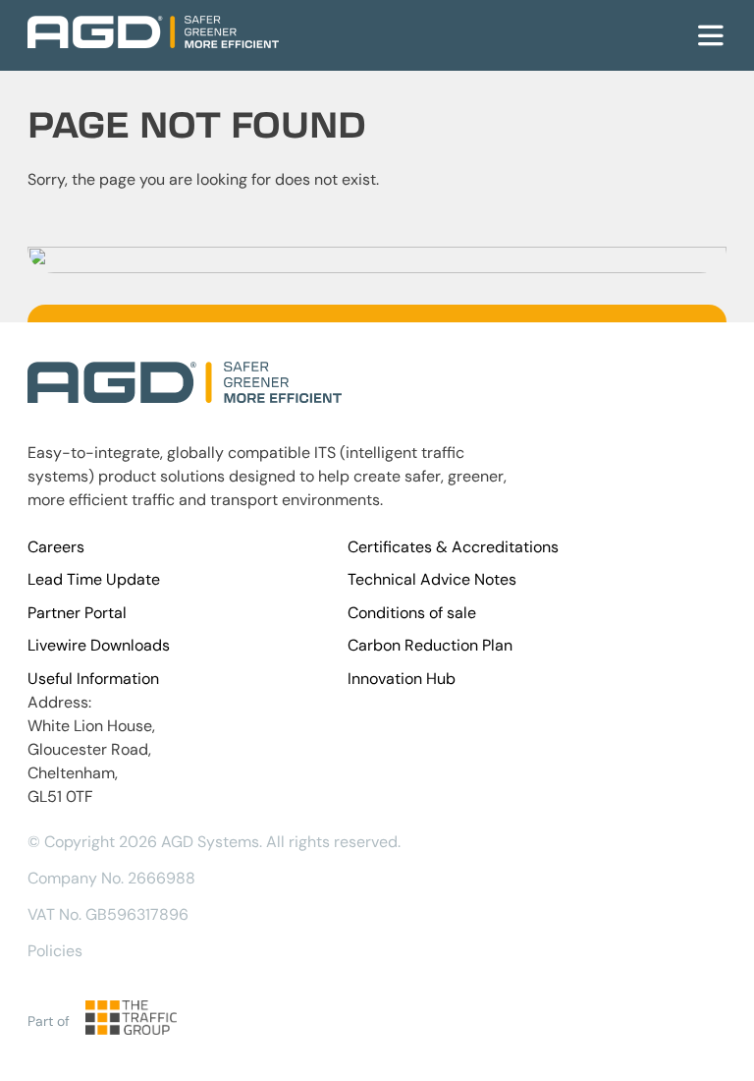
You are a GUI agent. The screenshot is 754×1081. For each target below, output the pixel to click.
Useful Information (93, 678)
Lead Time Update (93, 579)
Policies (54, 950)
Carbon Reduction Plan (430, 645)
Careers (55, 547)
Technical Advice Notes (432, 579)
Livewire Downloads (98, 645)
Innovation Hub (402, 678)
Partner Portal (77, 612)
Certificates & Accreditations (453, 547)
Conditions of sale (412, 612)
